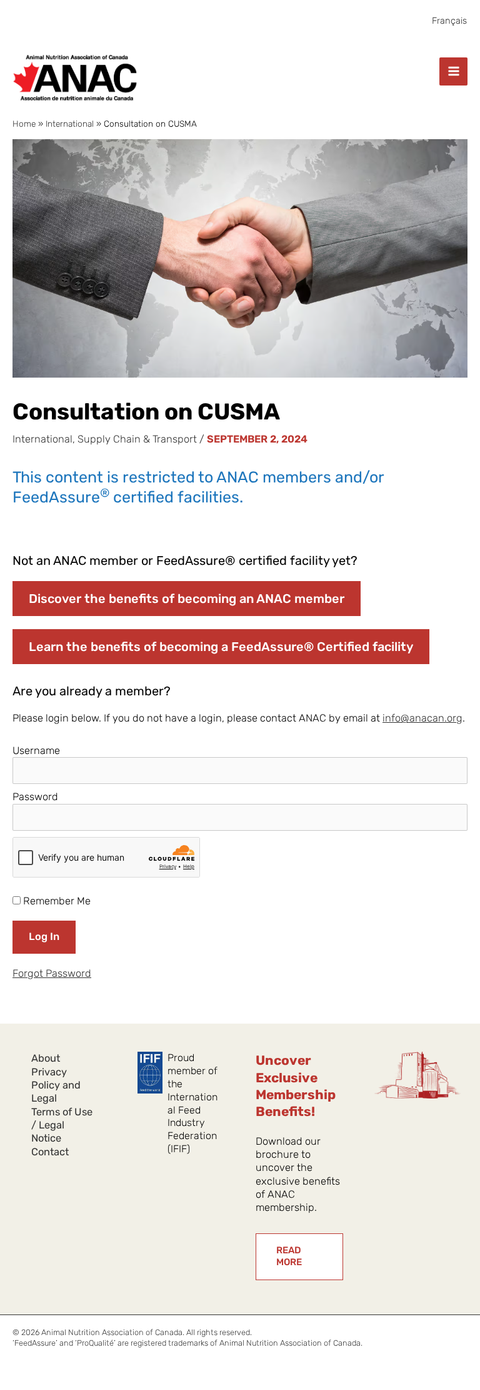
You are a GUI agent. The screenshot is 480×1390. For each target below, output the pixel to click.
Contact (50, 1152)
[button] (299, 1256)
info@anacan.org (422, 718)
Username (36, 750)
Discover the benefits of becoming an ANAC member (186, 598)
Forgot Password (51, 973)
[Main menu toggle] (453, 71)
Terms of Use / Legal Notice (61, 1125)
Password (35, 797)
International (42, 439)
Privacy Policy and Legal (56, 1085)
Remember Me (56, 901)
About (45, 1058)
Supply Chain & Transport (137, 439)
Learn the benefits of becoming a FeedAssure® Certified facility (221, 646)
